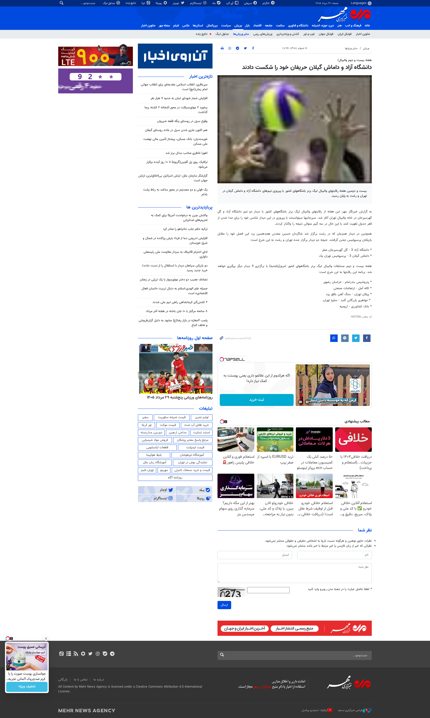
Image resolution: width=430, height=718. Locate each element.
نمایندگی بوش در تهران (192, 462)
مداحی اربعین (178, 432)
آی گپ (230, 3)
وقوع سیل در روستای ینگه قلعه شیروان (182, 121)
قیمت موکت (168, 425)
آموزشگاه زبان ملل (154, 462)
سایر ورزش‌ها (241, 34)
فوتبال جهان (326, 34)
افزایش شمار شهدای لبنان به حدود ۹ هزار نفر (179, 98)
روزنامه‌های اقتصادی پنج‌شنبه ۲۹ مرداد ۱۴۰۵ (178, 397)
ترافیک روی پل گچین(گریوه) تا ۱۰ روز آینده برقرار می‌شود (177, 164)
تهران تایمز (147, 470)
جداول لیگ (109, 3)
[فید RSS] (76, 654)
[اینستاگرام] (98, 654)
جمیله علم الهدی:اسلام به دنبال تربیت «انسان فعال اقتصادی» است (175, 291)
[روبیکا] (83, 654)
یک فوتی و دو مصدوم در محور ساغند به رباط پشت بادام (175, 192)
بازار (247, 25)
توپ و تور (309, 34)
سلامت (280, 25)
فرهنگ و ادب (353, 25)
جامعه (268, 25)
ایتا (144, 3)
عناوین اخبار (363, 34)
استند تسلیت (201, 432)
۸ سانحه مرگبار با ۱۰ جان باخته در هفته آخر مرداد (177, 311)
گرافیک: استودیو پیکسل (315, 710)
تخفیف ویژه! (27, 687)
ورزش (238, 25)
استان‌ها (198, 25)
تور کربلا (147, 425)
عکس (185, 25)
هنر (339, 25)
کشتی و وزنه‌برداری (287, 34)
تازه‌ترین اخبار (201, 76)
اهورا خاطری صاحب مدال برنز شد (186, 153)
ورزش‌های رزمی (262, 34)
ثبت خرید (256, 400)
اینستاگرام (196, 3)
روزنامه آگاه (175, 477)
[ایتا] (61, 654)
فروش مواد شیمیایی (155, 440)
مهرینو (164, 470)
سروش (248, 3)
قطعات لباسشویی (157, 447)
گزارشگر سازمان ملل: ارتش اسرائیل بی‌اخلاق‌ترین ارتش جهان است (173, 178)
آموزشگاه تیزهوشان (192, 455)
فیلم (176, 25)
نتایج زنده (131, 3)
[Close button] (46, 638)
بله (214, 3)
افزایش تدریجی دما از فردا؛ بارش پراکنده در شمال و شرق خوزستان (175, 241)
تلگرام (266, 3)
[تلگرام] (112, 654)
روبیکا (159, 3)
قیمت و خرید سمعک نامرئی (192, 470)
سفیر (145, 417)
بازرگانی (63, 679)
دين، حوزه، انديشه (323, 25)
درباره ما (99, 679)
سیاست (226, 25)
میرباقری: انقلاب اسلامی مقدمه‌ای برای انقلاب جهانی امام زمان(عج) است (174, 87)
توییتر (176, 3)
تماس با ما (80, 679)
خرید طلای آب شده (196, 425)
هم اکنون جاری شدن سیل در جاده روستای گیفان (176, 130)
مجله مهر (164, 25)
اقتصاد (257, 25)
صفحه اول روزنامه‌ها (195, 338)
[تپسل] (221, 359)
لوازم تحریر (202, 417)
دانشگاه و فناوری (298, 25)
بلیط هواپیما (154, 455)
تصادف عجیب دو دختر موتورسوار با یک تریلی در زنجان (174, 279)
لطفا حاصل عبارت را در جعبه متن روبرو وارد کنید (340, 589)
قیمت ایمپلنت (195, 447)
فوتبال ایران (345, 34)
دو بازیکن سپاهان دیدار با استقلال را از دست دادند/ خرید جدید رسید (175, 268)
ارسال (224, 604)
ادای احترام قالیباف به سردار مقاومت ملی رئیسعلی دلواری (176, 254)
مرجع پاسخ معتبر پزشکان (193, 440)
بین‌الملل (212, 25)
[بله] (105, 654)
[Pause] (301, 402)
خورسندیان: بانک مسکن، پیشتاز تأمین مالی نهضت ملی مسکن (175, 141)
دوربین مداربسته (151, 432)
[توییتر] (90, 654)
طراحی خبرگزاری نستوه (350, 710)
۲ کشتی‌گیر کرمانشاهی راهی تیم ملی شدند (180, 302)
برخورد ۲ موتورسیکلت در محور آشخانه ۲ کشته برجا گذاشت (176, 110)
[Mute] (308, 402)
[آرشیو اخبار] (68, 654)
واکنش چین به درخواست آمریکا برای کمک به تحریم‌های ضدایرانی (179, 218)
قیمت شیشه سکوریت (172, 417)
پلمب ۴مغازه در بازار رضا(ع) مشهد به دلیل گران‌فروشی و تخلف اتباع (173, 323)
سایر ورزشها (351, 48)
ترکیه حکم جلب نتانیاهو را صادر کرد (185, 229)
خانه (367, 25)
